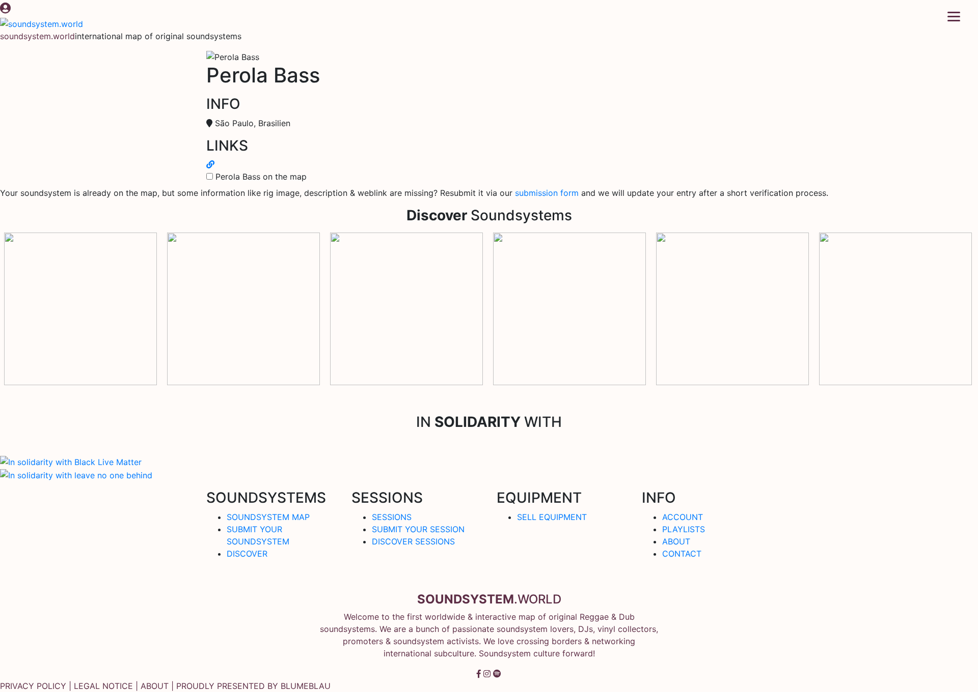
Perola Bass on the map (261, 176)
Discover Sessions (413, 541)
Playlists (683, 529)
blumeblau (306, 686)
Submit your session (418, 529)
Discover (247, 554)
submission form (547, 193)
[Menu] (954, 16)
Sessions (392, 517)
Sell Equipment (552, 517)
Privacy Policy (33, 686)
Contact (681, 554)
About (676, 541)
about (155, 686)
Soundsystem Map (268, 517)
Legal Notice (103, 686)
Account (682, 517)
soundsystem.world (37, 36)
